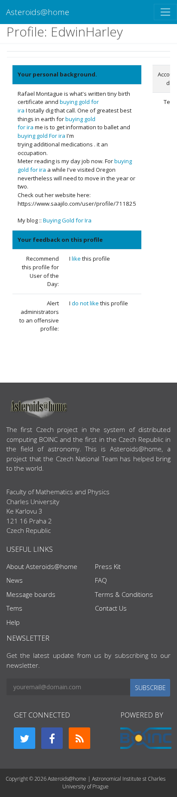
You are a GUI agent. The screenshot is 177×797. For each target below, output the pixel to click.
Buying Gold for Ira (67, 220)
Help (13, 622)
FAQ (101, 580)
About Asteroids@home (41, 566)
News (14, 580)
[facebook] (52, 738)
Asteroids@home (37, 11)
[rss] (79, 738)
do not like (86, 303)
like (77, 258)
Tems (14, 608)
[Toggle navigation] (165, 12)
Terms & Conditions (124, 594)
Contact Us (111, 608)
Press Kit (108, 566)
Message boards (30, 594)
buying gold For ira (41, 136)
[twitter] (24, 738)
